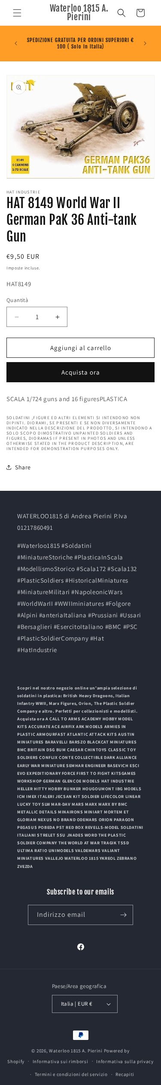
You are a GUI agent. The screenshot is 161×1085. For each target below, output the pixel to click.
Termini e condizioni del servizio (71, 1074)
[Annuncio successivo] (145, 43)
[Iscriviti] (123, 915)
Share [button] (23, 467)
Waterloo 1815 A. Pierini (76, 1051)
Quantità (17, 300)
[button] (17, 12)
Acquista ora (80, 372)
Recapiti (124, 1074)
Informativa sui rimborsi (60, 1061)
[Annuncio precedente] (15, 43)
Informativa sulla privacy (125, 1061)
